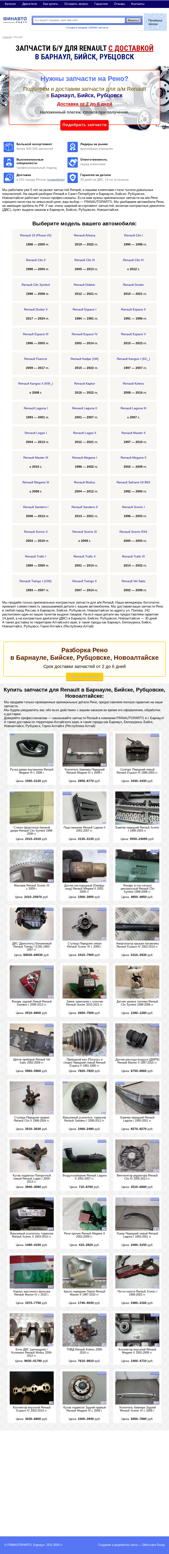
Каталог (10, 4)
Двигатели (29, 4)
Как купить (50, 4)
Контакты (137, 4)
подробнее (56, 179)
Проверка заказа (155, 22)
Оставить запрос (76, 4)
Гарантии (101, 4)
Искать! (134, 20)
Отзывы (119, 4)
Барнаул (39, 1545)
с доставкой (131, 48)
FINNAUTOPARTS (19, 1545)
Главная (6, 37)
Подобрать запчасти (84, 125)
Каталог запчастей (84, 676)
